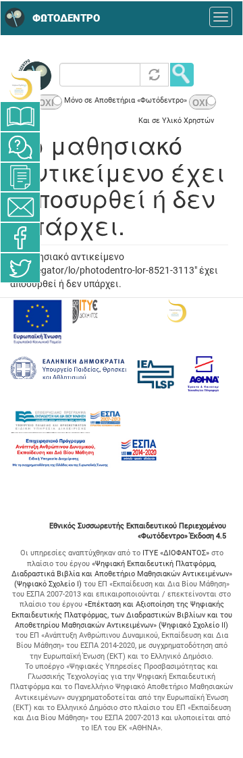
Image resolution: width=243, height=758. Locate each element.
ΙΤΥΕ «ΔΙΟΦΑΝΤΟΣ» (175, 553)
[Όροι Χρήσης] (20, 177)
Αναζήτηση (182, 74)
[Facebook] (20, 237)
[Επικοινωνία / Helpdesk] (20, 207)
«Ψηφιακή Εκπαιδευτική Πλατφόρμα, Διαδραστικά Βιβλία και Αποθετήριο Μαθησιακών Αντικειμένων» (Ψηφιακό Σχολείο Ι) (121, 573)
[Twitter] (20, 268)
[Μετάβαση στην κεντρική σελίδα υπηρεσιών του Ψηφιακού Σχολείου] (20, 86)
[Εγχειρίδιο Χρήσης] (20, 116)
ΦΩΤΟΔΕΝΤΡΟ (66, 18)
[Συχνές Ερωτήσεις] (20, 147)
